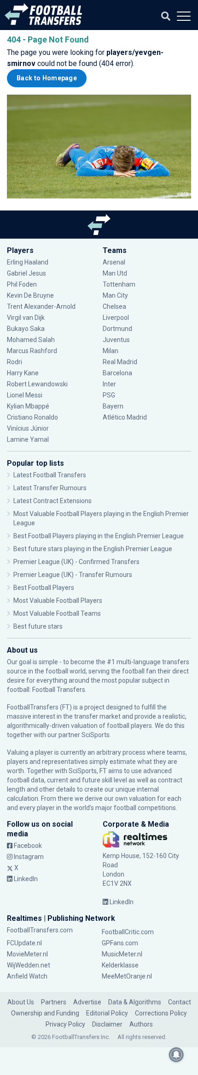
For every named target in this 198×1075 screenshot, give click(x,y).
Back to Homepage (47, 78)
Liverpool (116, 317)
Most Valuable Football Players (57, 600)
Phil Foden (22, 284)
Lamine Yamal (28, 439)
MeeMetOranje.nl (127, 976)
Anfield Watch (27, 976)
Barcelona (117, 373)
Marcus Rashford (32, 350)
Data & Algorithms (134, 1002)
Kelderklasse (120, 965)
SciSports (96, 735)
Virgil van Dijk (26, 317)
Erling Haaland (27, 262)
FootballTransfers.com (40, 930)
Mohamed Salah (31, 339)
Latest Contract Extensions (52, 500)
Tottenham (119, 284)
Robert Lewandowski (37, 384)
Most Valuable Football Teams (57, 613)
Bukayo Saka (26, 328)
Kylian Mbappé (29, 406)
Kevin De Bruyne (30, 295)
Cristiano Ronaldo (32, 417)
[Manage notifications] (176, 1054)
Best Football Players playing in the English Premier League (98, 536)
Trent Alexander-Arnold (41, 306)
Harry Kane (23, 373)
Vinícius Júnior (28, 428)
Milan (110, 350)
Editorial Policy (107, 1013)
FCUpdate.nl (24, 943)
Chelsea (114, 306)
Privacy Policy (65, 1024)
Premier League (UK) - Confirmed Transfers (76, 561)
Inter (109, 384)
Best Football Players (43, 587)
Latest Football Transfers (49, 475)
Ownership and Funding (45, 1013)
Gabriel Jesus (26, 273)
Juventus (116, 339)
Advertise (87, 1002)
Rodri (14, 362)
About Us (20, 1002)
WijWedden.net (28, 965)
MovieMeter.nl (27, 954)
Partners (53, 1002)
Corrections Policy (161, 1013)
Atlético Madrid (125, 417)
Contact (179, 1002)
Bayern (113, 406)
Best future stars (38, 626)
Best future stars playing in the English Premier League (92, 549)
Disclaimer (107, 1024)
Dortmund (117, 328)
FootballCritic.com (128, 932)
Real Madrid (120, 362)
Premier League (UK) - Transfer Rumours (72, 574)
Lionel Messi (25, 395)
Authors (141, 1024)
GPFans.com (120, 943)
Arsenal (114, 262)
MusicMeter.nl (122, 954)
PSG (109, 395)
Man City (115, 295)
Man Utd (115, 273)
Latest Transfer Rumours (50, 488)
